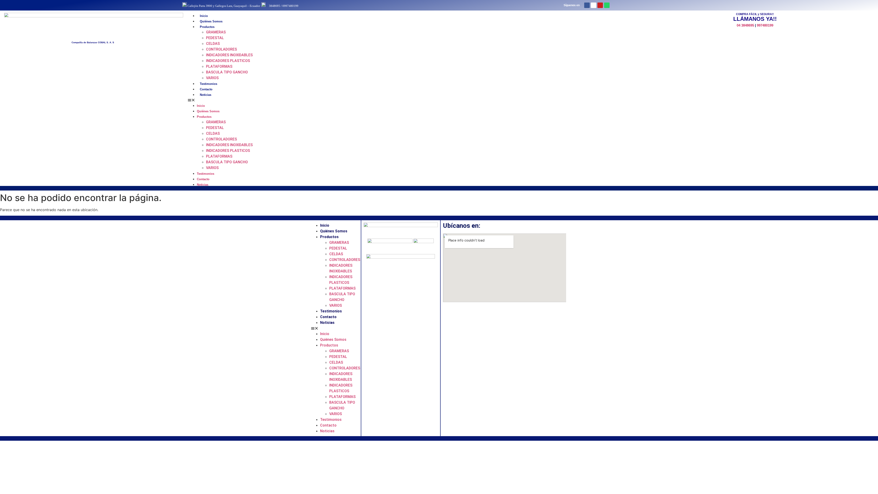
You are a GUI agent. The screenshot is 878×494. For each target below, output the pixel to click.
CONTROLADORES (221, 49)
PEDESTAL (215, 38)
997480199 (765, 25)
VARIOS (212, 78)
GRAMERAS (216, 32)
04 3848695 (745, 25)
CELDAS (213, 43)
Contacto (206, 89)
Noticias (205, 95)
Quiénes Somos (211, 21)
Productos (207, 27)
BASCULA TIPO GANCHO (227, 72)
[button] (410, 100)
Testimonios (208, 84)
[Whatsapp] (607, 5)
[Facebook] (587, 5)
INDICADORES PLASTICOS (228, 61)
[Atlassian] (593, 5)
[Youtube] (600, 5)
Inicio (204, 16)
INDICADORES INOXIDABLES (229, 55)
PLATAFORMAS (219, 66)
